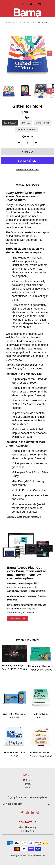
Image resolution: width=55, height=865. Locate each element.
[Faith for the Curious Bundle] (14, 698)
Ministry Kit (42, 123)
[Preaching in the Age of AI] (14, 653)
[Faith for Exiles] (40, 698)
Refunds (27, 780)
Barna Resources (36, 855)
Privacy (27, 784)
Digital (26, 123)
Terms (27, 787)
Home (8, 22)
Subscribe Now (17, 618)
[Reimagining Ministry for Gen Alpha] (40, 654)
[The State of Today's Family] (40, 737)
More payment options (27, 169)
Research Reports (23, 22)
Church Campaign (26, 129)
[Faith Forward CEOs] (14, 737)
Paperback (10, 123)
